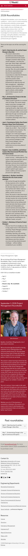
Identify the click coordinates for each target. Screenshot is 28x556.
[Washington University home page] (14, 2)
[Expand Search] (25, 5)
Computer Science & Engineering (10, 490)
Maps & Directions (6, 532)
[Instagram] (7, 478)
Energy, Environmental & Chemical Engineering (11, 501)
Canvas (3, 519)
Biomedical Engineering (7, 487)
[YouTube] (9, 478)
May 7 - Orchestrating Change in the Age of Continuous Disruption (13, 433)
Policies (3, 545)
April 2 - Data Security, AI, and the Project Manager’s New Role (12, 426)
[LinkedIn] (5, 478)
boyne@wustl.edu (11, 444)
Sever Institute (8, 5)
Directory (3, 522)
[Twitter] (3, 478)
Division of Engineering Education (10, 493)
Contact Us (4, 473)
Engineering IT (5, 529)
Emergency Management (8, 526)
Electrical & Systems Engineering (10, 497)
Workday (3, 539)
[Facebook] (1, 478)
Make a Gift (4, 536)
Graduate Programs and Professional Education (12, 9)
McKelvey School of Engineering (10, 463)
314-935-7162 (9, 471)
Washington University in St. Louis (10, 461)
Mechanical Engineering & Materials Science (13, 506)
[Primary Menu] (2, 5)
